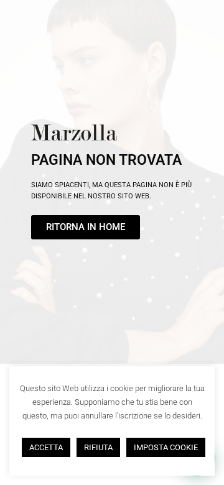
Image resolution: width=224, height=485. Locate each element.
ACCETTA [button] (46, 447)
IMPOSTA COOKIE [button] (166, 447)
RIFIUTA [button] (98, 447)
